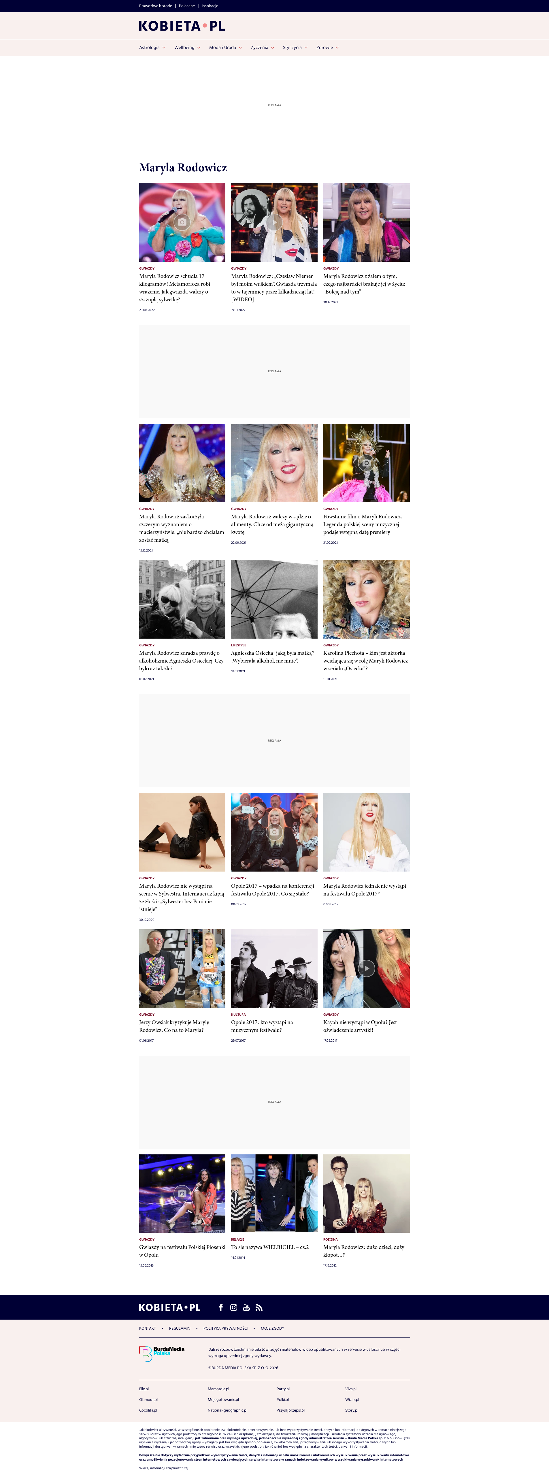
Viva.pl (350, 1389)
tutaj (185, 1468)
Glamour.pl (148, 1400)
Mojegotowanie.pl (223, 1400)
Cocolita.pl (148, 1410)
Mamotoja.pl (218, 1389)
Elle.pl (144, 1389)
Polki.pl (283, 1400)
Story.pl (351, 1410)
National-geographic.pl (227, 1410)
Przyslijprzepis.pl (291, 1410)
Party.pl (283, 1389)
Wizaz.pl (352, 1400)
